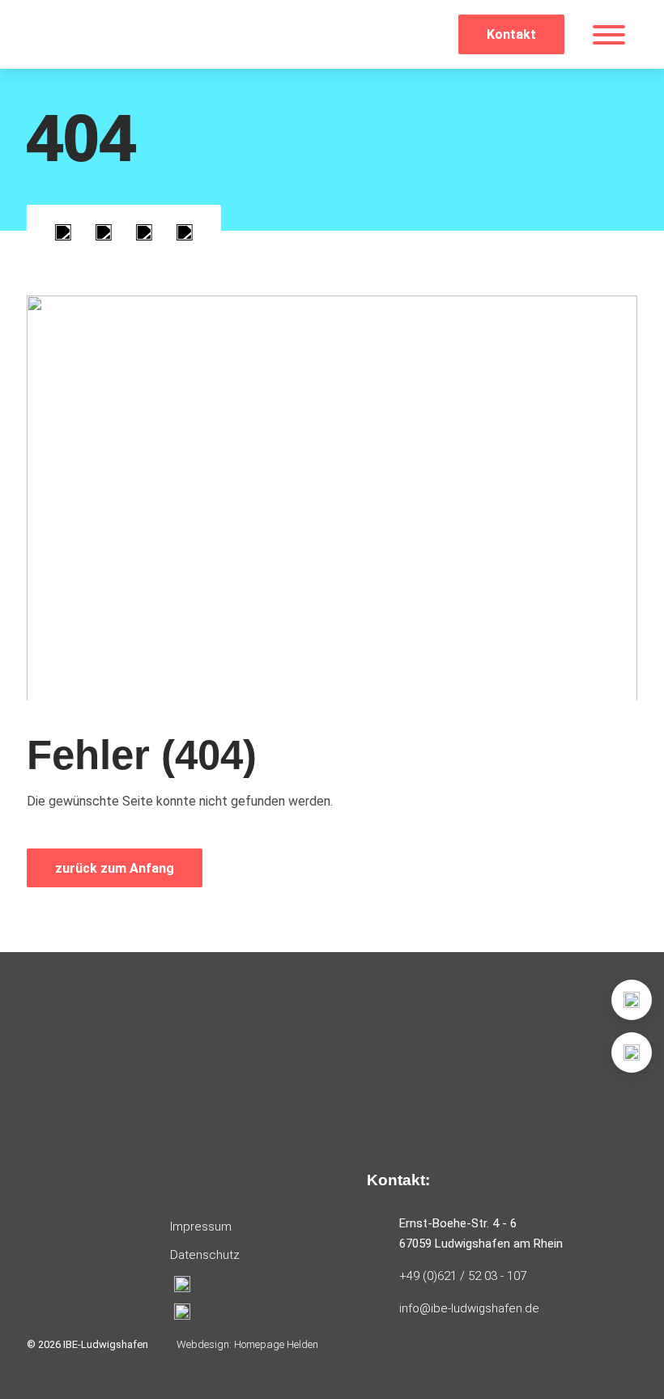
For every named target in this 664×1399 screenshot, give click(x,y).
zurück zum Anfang (114, 868)
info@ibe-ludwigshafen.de (469, 1308)
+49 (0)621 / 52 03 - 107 (462, 1276)
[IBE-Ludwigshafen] (99, 34)
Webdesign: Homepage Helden (247, 1344)
